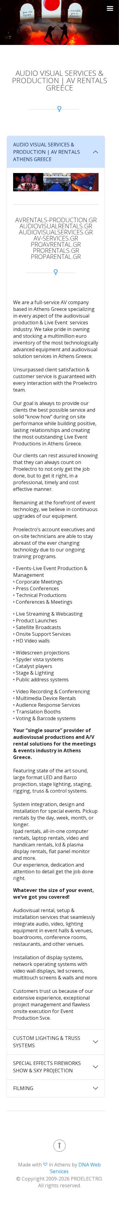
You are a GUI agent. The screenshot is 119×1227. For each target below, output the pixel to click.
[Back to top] (59, 1146)
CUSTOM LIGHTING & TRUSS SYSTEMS (46, 1042)
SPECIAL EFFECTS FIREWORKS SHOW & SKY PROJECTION (47, 1067)
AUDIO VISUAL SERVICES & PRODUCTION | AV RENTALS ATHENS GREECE (46, 152)
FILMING (23, 1088)
